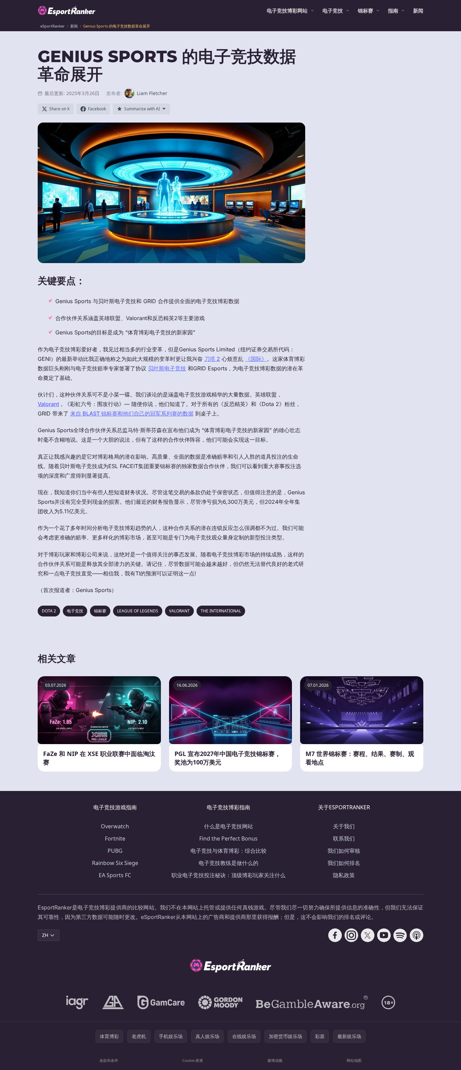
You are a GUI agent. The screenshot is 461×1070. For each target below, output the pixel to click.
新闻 (418, 10)
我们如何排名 (344, 863)
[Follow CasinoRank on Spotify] (400, 935)
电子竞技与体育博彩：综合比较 (228, 850)
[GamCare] (161, 1002)
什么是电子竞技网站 (228, 826)
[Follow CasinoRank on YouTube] (384, 935)
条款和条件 (108, 1060)
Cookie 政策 (192, 1060)
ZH (45, 935)
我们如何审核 (344, 850)
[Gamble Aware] (312, 1002)
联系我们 (344, 838)
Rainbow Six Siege (115, 863)
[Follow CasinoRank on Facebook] (335, 935)
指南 (393, 10)
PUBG (115, 850)
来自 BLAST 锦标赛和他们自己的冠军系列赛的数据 (131, 413)
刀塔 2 (212, 358)
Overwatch (115, 826)
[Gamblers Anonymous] (113, 1002)
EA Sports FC (115, 875)
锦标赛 (365, 10)
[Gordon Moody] (220, 1002)
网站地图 (354, 1060)
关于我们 (344, 826)
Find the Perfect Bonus (228, 838)
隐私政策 (344, 875)
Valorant (48, 404)
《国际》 (256, 358)
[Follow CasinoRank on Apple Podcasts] (416, 935)
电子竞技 (332, 10)
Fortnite (115, 838)
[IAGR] (77, 1002)
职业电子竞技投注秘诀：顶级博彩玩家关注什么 (228, 875)
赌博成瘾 (275, 1060)
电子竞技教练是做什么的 (228, 863)
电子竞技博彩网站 (287, 10)
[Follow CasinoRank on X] (367, 935)
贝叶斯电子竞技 (167, 368)
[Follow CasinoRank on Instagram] (351, 935)
